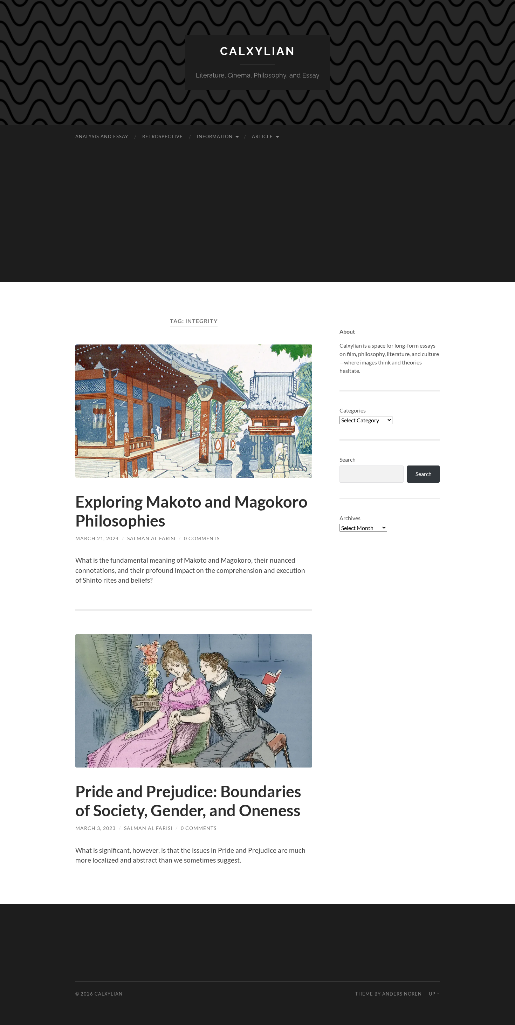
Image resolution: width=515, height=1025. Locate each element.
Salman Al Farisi (151, 538)
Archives (349, 518)
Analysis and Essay (101, 136)
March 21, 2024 (97, 538)
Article (262, 136)
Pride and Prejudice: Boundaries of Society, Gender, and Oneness (188, 801)
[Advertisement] (257, 232)
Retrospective (162, 136)
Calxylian (257, 51)
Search (347, 459)
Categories (352, 410)
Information (215, 136)
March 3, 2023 (95, 828)
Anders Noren (402, 994)
